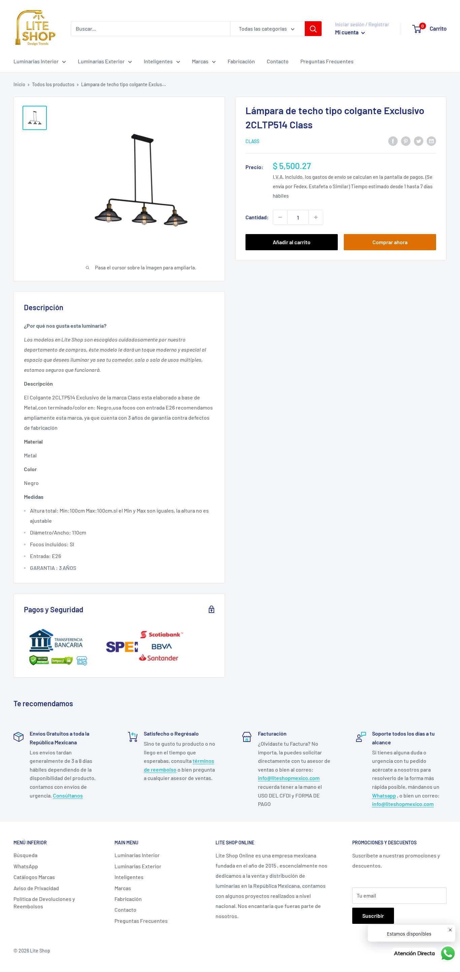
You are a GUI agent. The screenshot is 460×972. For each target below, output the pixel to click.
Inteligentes (158, 61)
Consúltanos (68, 795)
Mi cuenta (347, 32)
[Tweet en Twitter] (418, 140)
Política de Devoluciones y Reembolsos (44, 902)
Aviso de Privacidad (36, 888)
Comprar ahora (389, 242)
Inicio (19, 84)
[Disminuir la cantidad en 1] (280, 217)
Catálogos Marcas (34, 877)
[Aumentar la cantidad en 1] (316, 217)
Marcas (200, 61)
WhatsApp (25, 866)
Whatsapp (384, 795)
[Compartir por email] (431, 140)
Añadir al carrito (291, 242)
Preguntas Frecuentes (327, 61)
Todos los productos (53, 84)
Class (252, 141)
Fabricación (241, 61)
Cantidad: (257, 217)
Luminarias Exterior (101, 61)
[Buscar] (313, 28)
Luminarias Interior (36, 61)
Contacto (278, 61)
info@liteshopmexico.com (289, 778)
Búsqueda (25, 855)
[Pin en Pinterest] (405, 140)
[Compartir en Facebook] (393, 140)
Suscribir (373, 915)
